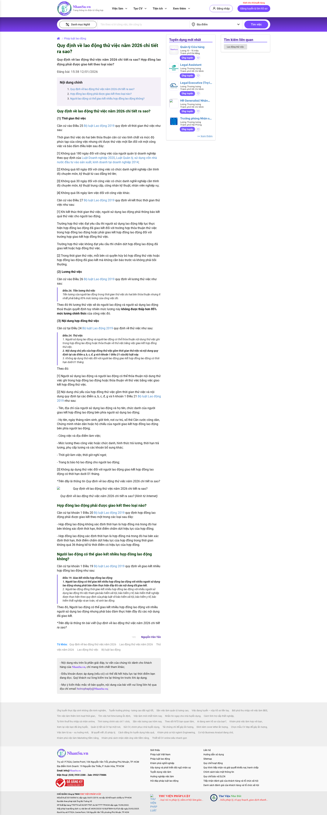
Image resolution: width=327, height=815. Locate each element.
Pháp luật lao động (75, 38)
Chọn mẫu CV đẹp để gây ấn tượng (249, 727)
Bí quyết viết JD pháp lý (103, 732)
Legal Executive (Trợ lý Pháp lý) (196, 83)
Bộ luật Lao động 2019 (99, 126)
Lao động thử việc (88, 649)
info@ (72, 770)
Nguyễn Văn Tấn (151, 637)
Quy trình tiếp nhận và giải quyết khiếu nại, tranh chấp (230, 767)
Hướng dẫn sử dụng (213, 754)
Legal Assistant (191, 65)
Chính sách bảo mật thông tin (218, 772)
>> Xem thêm (205, 136)
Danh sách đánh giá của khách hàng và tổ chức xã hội (231, 785)
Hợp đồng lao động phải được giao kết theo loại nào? (101, 93)
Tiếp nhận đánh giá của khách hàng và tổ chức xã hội (230, 781)
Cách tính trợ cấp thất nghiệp (219, 716)
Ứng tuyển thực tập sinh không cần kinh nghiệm (81, 710)
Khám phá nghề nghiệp (162, 763)
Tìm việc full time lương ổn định (114, 716)
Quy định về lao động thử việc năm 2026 (93, 644)
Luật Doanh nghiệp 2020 (98, 158)
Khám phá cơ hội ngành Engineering (176, 732)
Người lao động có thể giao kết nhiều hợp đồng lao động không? (107, 98)
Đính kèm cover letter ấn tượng (212, 727)
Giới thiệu (155, 750)
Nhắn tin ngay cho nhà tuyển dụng (183, 716)
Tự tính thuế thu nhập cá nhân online (76, 721)
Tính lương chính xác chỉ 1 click (114, 721)
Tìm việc (256, 24)
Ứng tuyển (187, 57)
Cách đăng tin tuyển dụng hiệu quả (136, 732)
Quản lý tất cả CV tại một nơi (105, 727)
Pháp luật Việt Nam (160, 754)
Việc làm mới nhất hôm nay (148, 716)
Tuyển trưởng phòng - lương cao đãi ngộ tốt (131, 710)
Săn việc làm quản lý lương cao (172, 710)
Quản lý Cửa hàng (192, 47)
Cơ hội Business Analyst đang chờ (215, 732)
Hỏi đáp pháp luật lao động (164, 781)
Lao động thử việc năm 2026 (136, 644)
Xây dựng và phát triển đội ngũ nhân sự (170, 767)
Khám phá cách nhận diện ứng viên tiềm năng (125, 738)
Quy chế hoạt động (213, 763)
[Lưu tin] (197, 57)
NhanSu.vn (82, 7)
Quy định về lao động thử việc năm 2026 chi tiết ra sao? (102, 89)
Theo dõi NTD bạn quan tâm (179, 721)
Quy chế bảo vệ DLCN (214, 776)
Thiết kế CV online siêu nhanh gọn (169, 738)
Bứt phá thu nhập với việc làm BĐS (249, 710)
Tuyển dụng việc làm (160, 772)
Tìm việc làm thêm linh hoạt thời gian (76, 716)
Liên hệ (207, 750)
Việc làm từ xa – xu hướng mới (72, 732)
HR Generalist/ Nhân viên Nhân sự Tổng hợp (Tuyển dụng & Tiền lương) (195, 100)
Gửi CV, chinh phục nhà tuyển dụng (141, 727)
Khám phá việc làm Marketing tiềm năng (78, 738)
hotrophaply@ (92, 688)
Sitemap (207, 759)
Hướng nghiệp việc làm (162, 776)
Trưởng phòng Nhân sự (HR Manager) (196, 118)
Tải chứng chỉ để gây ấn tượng (178, 727)
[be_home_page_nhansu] (59, 38)
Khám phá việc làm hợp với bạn (246, 721)
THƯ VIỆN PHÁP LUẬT (174, 796)
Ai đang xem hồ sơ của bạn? (211, 721)
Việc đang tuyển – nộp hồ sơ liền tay (210, 710)
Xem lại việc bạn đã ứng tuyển (72, 727)
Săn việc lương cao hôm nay (147, 721)
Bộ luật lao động (111, 649)
